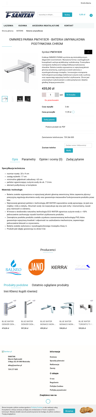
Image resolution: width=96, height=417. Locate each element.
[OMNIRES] (88, 52)
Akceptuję (69, 411)
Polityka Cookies (56, 386)
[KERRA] (36, 267)
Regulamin (54, 382)
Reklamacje (54, 364)
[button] (55, 351)
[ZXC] (59, 267)
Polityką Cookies (36, 407)
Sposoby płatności (57, 361)
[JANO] (13, 267)
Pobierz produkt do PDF (55, 127)
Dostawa (53, 357)
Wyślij (68, 150)
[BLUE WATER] (82, 267)
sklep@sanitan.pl (15, 365)
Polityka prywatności (58, 390)
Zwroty (52, 368)
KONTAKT (68, 25)
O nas (52, 379)
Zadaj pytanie (49, 120)
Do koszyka (71, 95)
